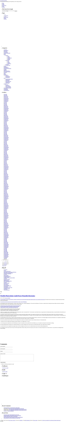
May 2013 (5, 201)
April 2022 (5, 114)
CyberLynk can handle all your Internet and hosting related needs (51, 420)
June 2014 (5, 190)
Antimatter (5, 49)
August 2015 (6, 179)
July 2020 (5, 131)
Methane (9, 58)
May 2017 (5, 162)
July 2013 (5, 199)
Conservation (6, 52)
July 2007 (5, 258)
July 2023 (5, 102)
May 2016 (5, 172)
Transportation (6, 89)
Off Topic (5, 72)
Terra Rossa (5, 289)
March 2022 (5, 115)
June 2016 (5, 171)
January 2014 (6, 194)
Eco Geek (5, 274)
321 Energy (5, 269)
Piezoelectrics (8, 77)
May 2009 (5, 240)
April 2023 (5, 104)
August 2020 (6, 130)
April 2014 (5, 192)
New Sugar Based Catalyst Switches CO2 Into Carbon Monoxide (13, 417)
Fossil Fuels (7, 60)
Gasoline (9, 62)
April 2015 (5, 182)
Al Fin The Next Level (7, 271)
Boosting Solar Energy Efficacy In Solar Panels (10, 416)
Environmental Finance (7, 276)
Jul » (5, 265)
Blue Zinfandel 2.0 (27, 420)
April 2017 (5, 163)
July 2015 (5, 180)
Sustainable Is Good (7, 288)
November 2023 (6, 99)
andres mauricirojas (6, 407)
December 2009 (6, 234)
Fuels (4, 54)
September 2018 (6, 149)
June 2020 (5, 132)
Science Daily (6, 286)
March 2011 (5, 222)
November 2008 (6, 245)
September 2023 (6, 100)
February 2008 (6, 252)
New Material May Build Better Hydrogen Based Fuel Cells (17, 409)
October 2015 (6, 177)
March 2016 (5, 173)
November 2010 (6, 225)
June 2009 (5, 239)
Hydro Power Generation (7, 68)
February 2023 (6, 106)
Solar (4, 78)
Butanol (9, 57)
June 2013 (5, 200)
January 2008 (6, 253)
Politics (5, 74)
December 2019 (6, 137)
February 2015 (6, 184)
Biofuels (7, 55)
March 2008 (5, 251)
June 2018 (5, 151)
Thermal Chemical (8, 87)
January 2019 (6, 146)
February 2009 (6, 242)
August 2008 (6, 247)
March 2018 (5, 154)
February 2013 (6, 203)
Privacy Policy (4, 5)
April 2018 (5, 153)
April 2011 (5, 221)
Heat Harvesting (6, 67)
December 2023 (6, 98)
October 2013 (6, 197)
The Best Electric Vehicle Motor (15, 407)
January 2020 (6, 136)
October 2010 (6, 226)
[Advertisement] (5, 32)
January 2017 (6, 165)
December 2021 (6, 117)
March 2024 (5, 95)
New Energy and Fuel (3, 0)
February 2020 (6, 135)
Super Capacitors (8, 86)
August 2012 (6, 208)
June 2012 (5, 210)
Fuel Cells (7, 75)
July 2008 (5, 248)
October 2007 (6, 255)
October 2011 (6, 216)
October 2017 (6, 158)
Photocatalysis (8, 79)
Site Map (3, 7)
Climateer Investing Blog (7, 273)
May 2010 (5, 230)
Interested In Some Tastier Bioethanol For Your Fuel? (16, 408)
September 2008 (6, 246)
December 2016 (6, 166)
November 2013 (6, 196)
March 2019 (5, 144)
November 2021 (6, 118)
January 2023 (6, 107)
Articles (3, 4)
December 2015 (6, 176)
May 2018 (5, 152)
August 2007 (6, 257)
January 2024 (6, 97)
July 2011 (5, 219)
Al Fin (5, 270)
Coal (8, 61)
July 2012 (5, 209)
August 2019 (6, 140)
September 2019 (6, 139)
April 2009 (5, 241)
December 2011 (6, 215)
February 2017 (6, 164)
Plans (4, 73)
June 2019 (5, 142)
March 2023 (5, 105)
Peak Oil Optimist (6, 283)
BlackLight (5, 51)
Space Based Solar (8, 81)
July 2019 (5, 141)
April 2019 (5, 143)
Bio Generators (6, 50)
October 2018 (6, 148)
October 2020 (6, 129)
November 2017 (6, 157)
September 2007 (6, 256)
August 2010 (6, 228)
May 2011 (5, 220)
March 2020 (5, 134)
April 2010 (5, 231)
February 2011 (6, 223)
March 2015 (5, 183)
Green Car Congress (7, 279)
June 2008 (5, 249)
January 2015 (6, 185)
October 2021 (6, 119)
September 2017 (6, 159)
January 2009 (6, 243)
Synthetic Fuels (8, 65)
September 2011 (6, 217)
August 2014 (6, 189)
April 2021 (5, 124)
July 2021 (5, 121)
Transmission (6, 88)
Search (3, 6)
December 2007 (6, 254)
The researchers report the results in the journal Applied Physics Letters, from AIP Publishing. (13, 301)
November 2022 (6, 108)
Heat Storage (7, 85)
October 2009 (6, 236)
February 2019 (6, 145)
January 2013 (6, 204)
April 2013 (5, 202)
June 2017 (5, 161)
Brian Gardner (35, 420)
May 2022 (5, 113)
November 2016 (6, 167)
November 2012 (6, 206)
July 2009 (5, 238)
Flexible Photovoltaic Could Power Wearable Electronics (17, 296)
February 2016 (6, 174)
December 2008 (6, 244)
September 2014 (6, 188)
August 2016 (6, 169)
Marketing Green (6, 280)
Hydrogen (7, 64)
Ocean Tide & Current (7, 71)
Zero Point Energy (6, 90)
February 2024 (6, 96)
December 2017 (6, 156)
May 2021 (5, 123)
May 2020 (5, 133)
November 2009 (6, 235)
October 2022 (6, 109)
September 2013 (6, 198)
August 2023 (6, 101)
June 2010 (5, 229)
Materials (5, 70)
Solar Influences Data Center (8, 287)
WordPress (20, 420)
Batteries (7, 84)
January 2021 (6, 126)
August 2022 (6, 111)
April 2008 (5, 250)
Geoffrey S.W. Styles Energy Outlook (9, 277)
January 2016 (6, 175)
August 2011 (6, 218)
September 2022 (6, 110)
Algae (8, 56)
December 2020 (6, 127)
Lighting (5, 69)
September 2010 (6, 227)
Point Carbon (6, 284)
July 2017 (5, 160)
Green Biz (5, 278)
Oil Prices (5, 282)
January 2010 (6, 233)
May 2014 (5, 191)
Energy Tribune (6, 275)
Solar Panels (7, 80)
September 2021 (6, 120)
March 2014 (5, 193)
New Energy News (6, 281)
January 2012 (6, 214)
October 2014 (6, 187)
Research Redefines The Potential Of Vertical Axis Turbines (12, 415)
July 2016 (5, 170)
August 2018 (6, 150)
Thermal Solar (8, 82)
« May (3, 265)
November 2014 (6, 186)
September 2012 (6, 207)
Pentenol (9, 59)
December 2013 (6, 195)
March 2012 (5, 212)
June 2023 (5, 103)
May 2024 (5, 94)
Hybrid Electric (8, 76)
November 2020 (6, 128)
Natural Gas (9, 63)
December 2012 (6, 205)
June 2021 (5, 122)
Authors (7, 15)
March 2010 (5, 232)
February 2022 (6, 116)
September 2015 (6, 178)
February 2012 (6, 213)
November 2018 (6, 147)
